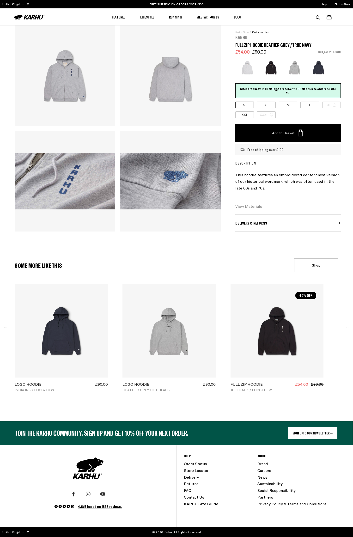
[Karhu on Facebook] (73, 494)
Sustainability (270, 483)
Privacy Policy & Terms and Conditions (292, 503)
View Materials (248, 206)
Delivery (191, 477)
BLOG (237, 17)
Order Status (195, 463)
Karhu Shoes (242, 32)
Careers (264, 470)
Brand (262, 463)
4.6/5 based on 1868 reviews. (100, 506)
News (262, 477)
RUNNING (175, 17)
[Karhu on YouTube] (102, 494)
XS (245, 105)
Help (324, 4)
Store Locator (196, 470)
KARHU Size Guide (201, 503)
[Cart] (329, 17)
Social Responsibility (276, 490)
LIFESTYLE (147, 17)
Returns (191, 483)
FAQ (187, 490)
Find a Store (343, 4)
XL (329, 105)
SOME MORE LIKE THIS (38, 265)
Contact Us (194, 497)
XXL (245, 115)
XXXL (264, 115)
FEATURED (119, 17)
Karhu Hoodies (260, 32)
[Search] (318, 17)
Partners (265, 497)
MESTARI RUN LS (207, 17)
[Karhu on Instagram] (88, 494)
